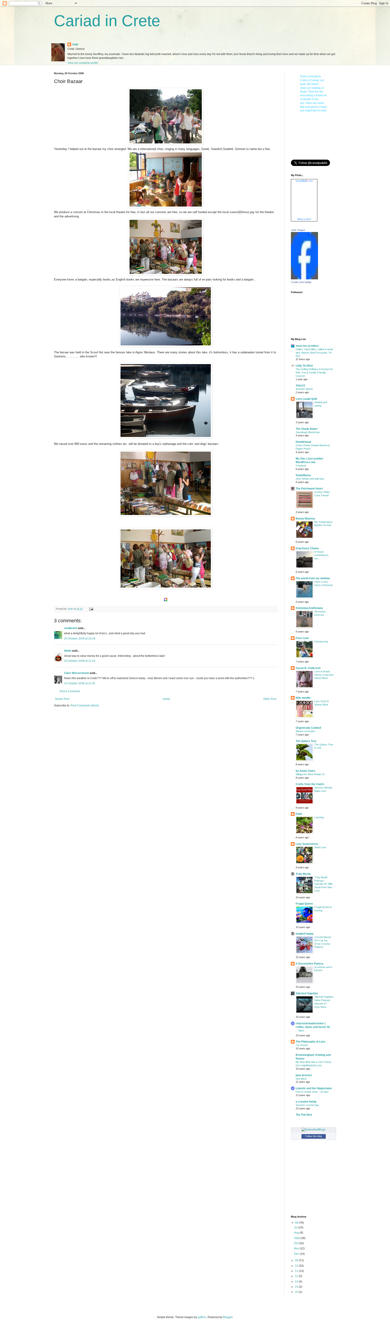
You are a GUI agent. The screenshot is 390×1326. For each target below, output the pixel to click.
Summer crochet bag (307, 1105)
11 (297, 1271)
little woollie (303, 697)
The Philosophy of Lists (310, 1041)
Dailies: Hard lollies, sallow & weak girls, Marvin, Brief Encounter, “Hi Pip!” (314, 352)
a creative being (306, 1101)
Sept (297, 1238)
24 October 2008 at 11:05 (79, 683)
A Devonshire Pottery (309, 963)
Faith (299, 814)
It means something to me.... (321, 555)
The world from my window (313, 578)
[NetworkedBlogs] (313, 1129)
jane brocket (304, 1075)
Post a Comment (70, 691)
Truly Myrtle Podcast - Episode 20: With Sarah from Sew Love (323, 884)
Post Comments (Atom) (85, 705)
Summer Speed (304, 389)
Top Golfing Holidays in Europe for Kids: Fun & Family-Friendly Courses (314, 372)
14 (297, 1286)
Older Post (269, 699)
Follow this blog (313, 1136)
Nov (297, 1248)
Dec (297, 1253)
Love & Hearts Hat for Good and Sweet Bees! (323, 675)
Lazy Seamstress (307, 844)
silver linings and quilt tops (310, 478)
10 (297, 1265)
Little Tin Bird (304, 365)
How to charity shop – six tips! (312, 1091)
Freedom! (301, 465)
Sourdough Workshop (308, 432)
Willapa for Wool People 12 (310, 774)
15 (297, 1292)
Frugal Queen (304, 903)
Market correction (305, 731)
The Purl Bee (304, 1114)
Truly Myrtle (303, 874)
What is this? (304, 219)
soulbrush (70, 628)
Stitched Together (307, 993)
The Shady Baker (307, 428)
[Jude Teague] (304, 278)
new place (301, 1078)
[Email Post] (91, 608)
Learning (319, 817)
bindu (67, 650)
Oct (296, 1243)
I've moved (302, 1045)
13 (297, 1281)
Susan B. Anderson (308, 668)
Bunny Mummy (305, 518)
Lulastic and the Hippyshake (314, 1088)
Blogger (227, 1317)
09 (297, 1260)
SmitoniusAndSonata (309, 608)
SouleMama (303, 475)
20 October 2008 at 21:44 (79, 660)
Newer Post (62, 699)
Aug (297, 1232)
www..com (304, 180)
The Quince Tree (306, 741)
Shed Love (320, 847)
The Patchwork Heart (309, 488)
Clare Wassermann (76, 673)
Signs (301, 1030)
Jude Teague (298, 230)
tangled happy (305, 933)
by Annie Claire (305, 770)
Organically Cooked (308, 727)
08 (297, 1222)
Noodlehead (303, 442)
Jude (75, 44)
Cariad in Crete (107, 21)
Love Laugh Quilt (306, 398)
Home (166, 699)
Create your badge (301, 282)
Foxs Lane (302, 638)
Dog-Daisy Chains (307, 548)
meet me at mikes (307, 345)
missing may (321, 641)
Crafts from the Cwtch (310, 784)
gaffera (202, 1317)
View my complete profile (82, 62)
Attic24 (300, 385)
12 (297, 1276)
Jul (296, 1227)
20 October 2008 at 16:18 (79, 638)
